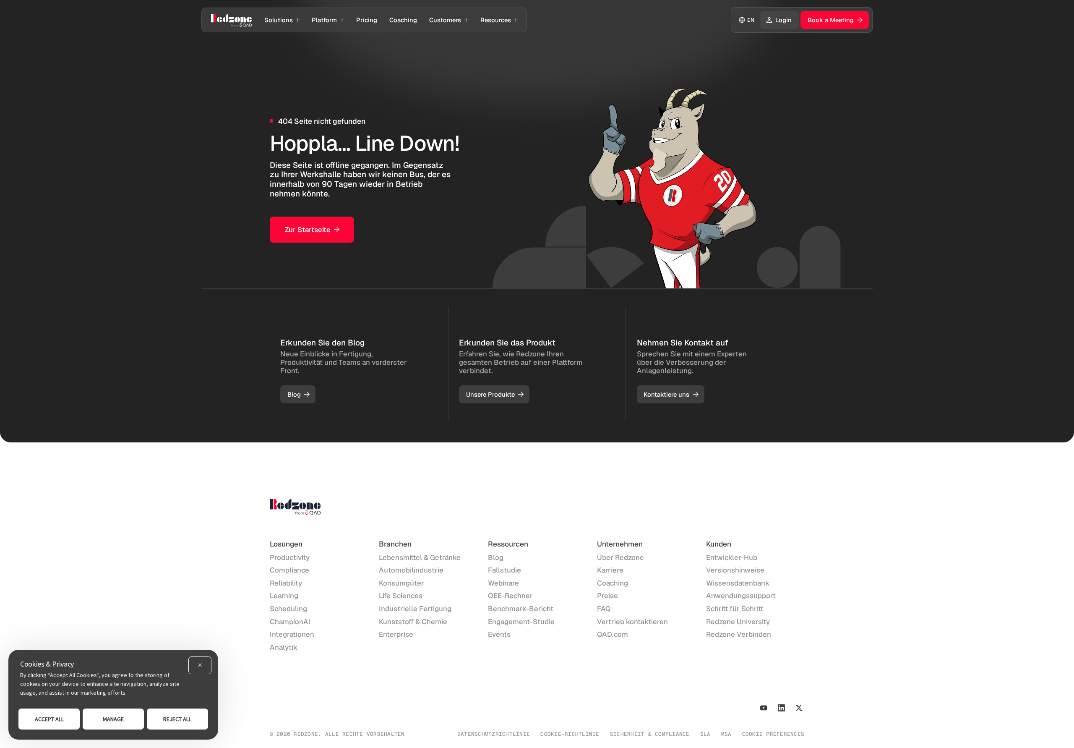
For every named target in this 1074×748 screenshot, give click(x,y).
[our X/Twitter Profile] (799, 708)
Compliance (289, 570)
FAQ (604, 608)
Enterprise (396, 634)
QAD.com (612, 634)
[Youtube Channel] (764, 708)
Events (499, 634)
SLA (705, 734)
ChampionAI (290, 621)
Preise (607, 595)
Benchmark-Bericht (520, 608)
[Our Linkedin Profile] (781, 708)
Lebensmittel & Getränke (420, 557)
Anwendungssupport (741, 595)
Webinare (503, 583)
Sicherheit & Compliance (650, 734)
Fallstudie (504, 570)
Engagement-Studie (521, 621)
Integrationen (292, 634)
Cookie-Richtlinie (569, 734)
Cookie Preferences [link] (773, 734)
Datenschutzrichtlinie (493, 734)
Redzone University (738, 621)
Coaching (612, 583)
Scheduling (288, 608)
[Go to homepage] (231, 20)
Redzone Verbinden (738, 634)
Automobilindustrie (411, 570)
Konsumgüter (401, 583)
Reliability (286, 583)
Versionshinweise (735, 570)
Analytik (283, 647)
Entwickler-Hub (731, 557)
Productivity (290, 557)
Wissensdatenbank (737, 583)
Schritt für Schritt (734, 608)
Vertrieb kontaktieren (632, 621)
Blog (495, 557)
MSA (726, 734)
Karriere (610, 570)
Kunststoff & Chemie (413, 621)
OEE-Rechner (510, 595)
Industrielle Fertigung (415, 608)
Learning (284, 595)
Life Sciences (400, 595)
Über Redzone (620, 557)
